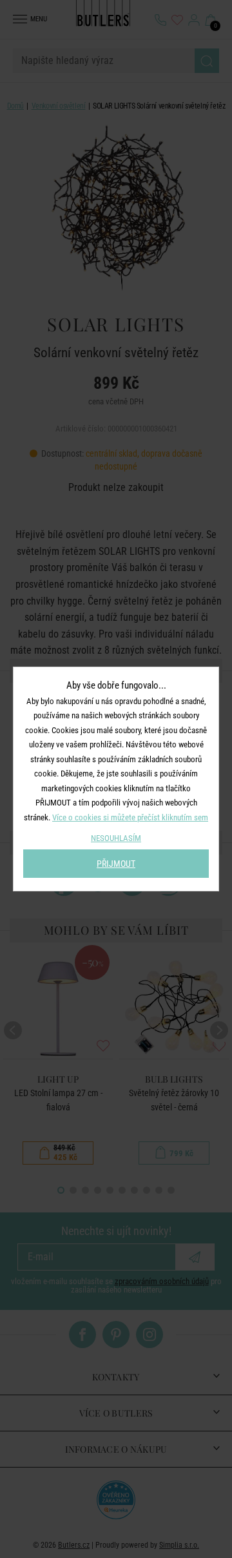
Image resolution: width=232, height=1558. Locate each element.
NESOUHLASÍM (116, 838)
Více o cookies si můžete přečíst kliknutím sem (130, 817)
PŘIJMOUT (116, 863)
